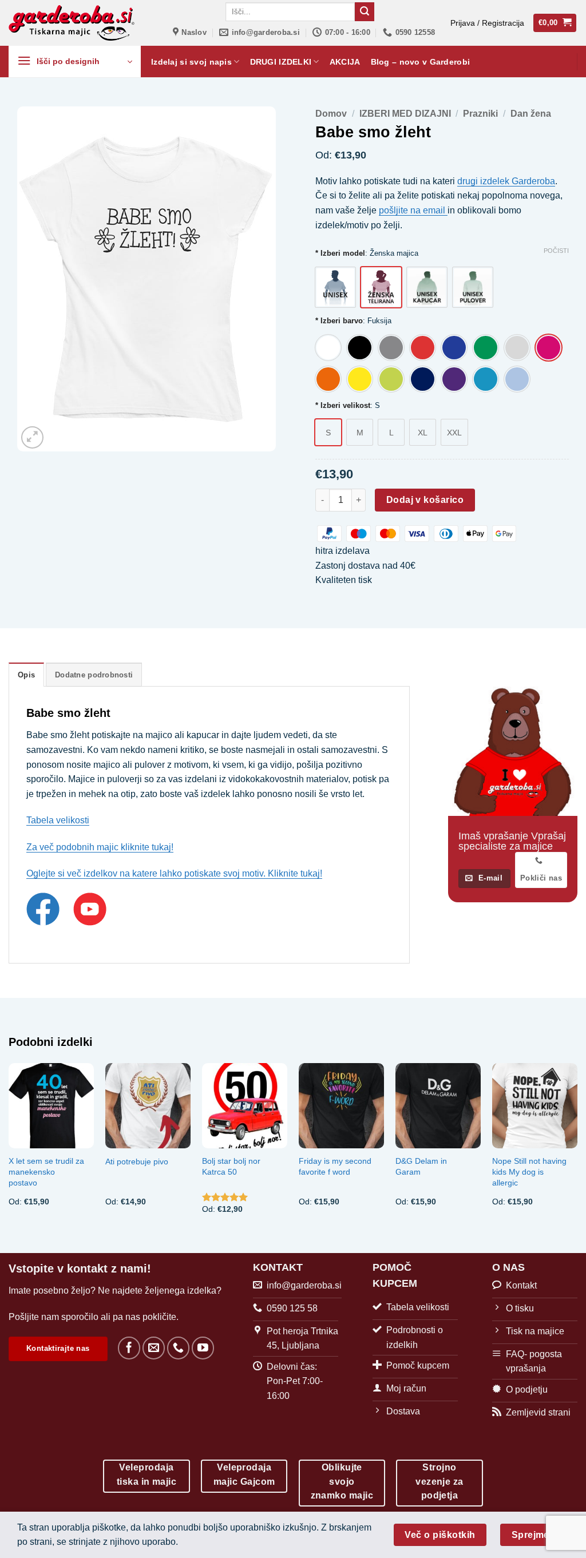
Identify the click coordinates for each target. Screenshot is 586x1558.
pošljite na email (413, 210)
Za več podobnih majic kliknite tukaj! (99, 847)
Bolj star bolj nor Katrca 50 (231, 1166)
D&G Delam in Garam (421, 1166)
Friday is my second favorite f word (335, 1166)
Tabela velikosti (57, 820)
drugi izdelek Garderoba (506, 181)
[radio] (335, 287)
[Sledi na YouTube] (203, 1348)
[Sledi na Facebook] (129, 1348)
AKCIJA (345, 61)
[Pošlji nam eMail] (153, 1348)
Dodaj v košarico (425, 500)
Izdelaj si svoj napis (191, 61)
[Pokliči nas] (178, 1348)
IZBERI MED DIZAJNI (405, 113)
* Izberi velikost (342, 406)
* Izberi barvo (339, 321)
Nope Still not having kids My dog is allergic (529, 1171)
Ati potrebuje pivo (136, 1161)
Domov (331, 113)
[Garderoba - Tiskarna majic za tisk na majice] (72, 23)
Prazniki (480, 113)
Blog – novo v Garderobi (420, 61)
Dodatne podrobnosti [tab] (94, 675)
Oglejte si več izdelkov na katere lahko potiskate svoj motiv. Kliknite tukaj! (174, 873)
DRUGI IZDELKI (281, 61)
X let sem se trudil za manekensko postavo (46, 1171)
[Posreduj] (364, 12)
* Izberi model (340, 253)
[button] (487, 23)
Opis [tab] (26, 675)
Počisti (556, 250)
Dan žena (530, 113)
